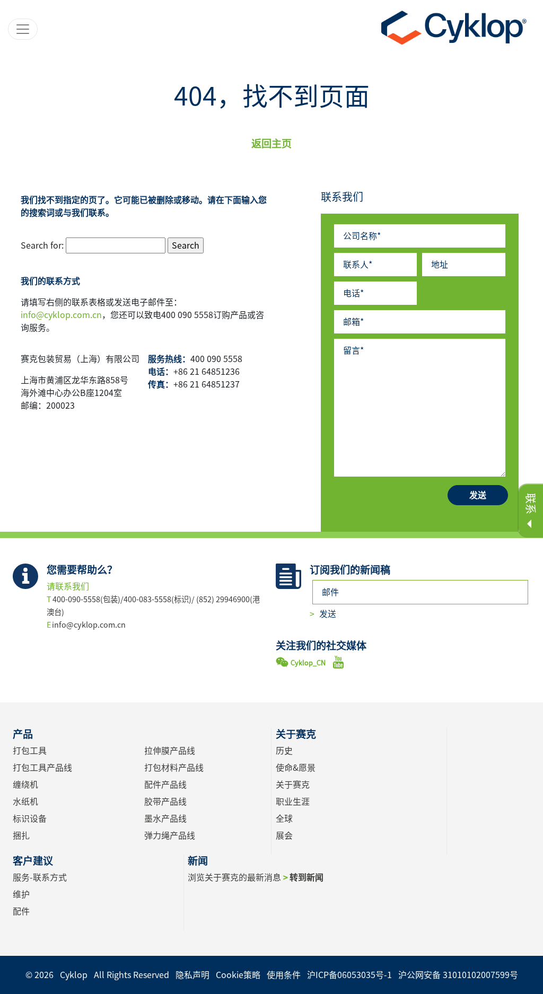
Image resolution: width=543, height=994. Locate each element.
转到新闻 (306, 877)
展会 (284, 835)
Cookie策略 (238, 975)
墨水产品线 (165, 818)
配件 (21, 911)
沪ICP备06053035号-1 (349, 975)
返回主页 (271, 143)
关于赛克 (293, 784)
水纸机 (25, 801)
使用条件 (284, 975)
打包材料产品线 (174, 767)
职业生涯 (293, 801)
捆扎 (21, 835)
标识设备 (30, 818)
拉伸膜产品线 (169, 750)
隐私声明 (192, 975)
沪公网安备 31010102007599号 (458, 975)
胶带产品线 (165, 801)
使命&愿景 (296, 767)
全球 (284, 818)
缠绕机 (25, 784)
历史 (284, 750)
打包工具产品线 (42, 767)
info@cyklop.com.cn (61, 315)
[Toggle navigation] (23, 29)
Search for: (42, 245)
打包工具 (30, 750)
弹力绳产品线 (169, 835)
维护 (21, 894)
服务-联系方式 (40, 877)
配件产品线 (165, 784)
